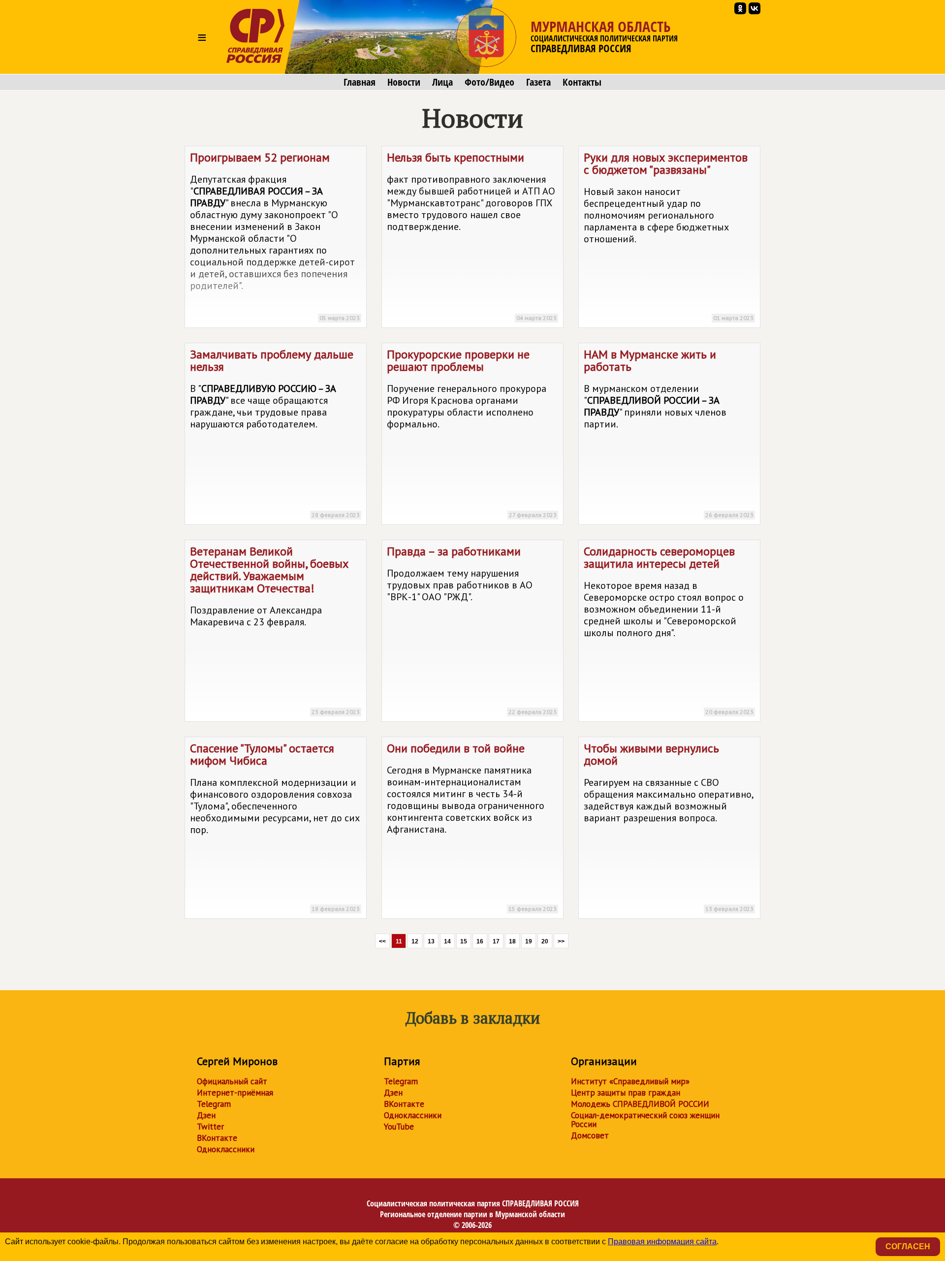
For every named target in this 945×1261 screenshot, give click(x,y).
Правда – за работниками (472, 629)
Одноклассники (225, 1149)
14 (447, 941)
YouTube (399, 1126)
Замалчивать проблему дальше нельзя (275, 432)
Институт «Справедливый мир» (630, 1081)
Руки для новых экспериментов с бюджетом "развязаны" (669, 236)
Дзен (206, 1115)
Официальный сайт (232, 1081)
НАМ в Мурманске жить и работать (669, 432)
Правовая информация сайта (662, 1241)
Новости (403, 82)
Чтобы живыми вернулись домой (669, 826)
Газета (538, 82)
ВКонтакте (217, 1137)
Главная (360, 82)
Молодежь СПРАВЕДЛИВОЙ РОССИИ (640, 1103)
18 (512, 941)
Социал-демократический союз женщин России (645, 1120)
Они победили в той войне (472, 826)
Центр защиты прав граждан (625, 1092)
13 (431, 941)
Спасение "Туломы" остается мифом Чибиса (275, 826)
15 (463, 941)
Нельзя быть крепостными (472, 236)
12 (414, 941)
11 (399, 941)
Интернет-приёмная (235, 1092)
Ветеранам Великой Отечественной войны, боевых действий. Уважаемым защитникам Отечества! (275, 629)
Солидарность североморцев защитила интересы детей (669, 629)
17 (496, 941)
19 (528, 941)
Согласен (907, 1246)
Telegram (214, 1103)
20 (544, 941)
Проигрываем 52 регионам (275, 236)
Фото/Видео (489, 82)
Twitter (210, 1126)
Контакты (582, 82)
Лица (442, 82)
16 (479, 941)
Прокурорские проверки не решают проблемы (472, 432)
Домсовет (590, 1135)
